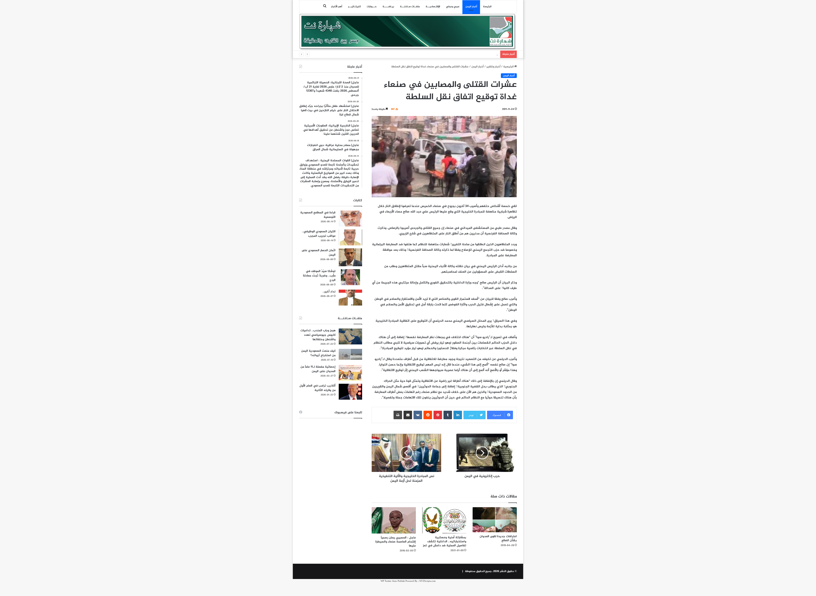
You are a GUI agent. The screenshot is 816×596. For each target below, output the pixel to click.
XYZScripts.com (427, 581)
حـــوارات (372, 6)
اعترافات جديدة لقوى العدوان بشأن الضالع (498, 538)
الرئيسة (487, 6)
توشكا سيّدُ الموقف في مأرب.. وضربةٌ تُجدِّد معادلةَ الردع (319, 276)
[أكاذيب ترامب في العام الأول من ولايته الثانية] (350, 392)
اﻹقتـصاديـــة (433, 6)
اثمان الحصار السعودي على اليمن (319, 252)
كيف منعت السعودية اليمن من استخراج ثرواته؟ (318, 353)
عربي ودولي (452, 6)
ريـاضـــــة (388, 6)
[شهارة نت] (408, 32)
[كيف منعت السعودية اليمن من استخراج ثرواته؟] (350, 354)
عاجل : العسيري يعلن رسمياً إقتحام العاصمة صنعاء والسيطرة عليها (395, 541)
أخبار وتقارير (493, 66)
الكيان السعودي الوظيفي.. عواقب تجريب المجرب (319, 233)
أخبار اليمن (471, 6)
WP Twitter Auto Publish (393, 581)
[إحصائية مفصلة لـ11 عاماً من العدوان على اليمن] (350, 373)
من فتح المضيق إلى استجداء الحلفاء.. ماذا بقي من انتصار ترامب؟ (460, 54)
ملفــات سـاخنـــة (410, 6)
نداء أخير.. (329, 291)
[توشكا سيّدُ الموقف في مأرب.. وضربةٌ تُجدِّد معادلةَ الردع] (350, 277)
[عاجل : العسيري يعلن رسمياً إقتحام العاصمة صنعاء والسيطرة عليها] (394, 520)
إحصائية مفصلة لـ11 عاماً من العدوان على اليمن (318, 369)
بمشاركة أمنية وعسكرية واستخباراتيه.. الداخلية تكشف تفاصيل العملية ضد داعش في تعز (444, 541)
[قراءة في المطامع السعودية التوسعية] (350, 219)
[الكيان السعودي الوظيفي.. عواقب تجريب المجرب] (350, 237)
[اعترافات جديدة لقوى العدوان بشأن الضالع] (495, 519)
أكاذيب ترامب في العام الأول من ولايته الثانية (317, 388)
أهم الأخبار (336, 6)
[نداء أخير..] (350, 298)
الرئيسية (508, 66)
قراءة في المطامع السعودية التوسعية (318, 214)
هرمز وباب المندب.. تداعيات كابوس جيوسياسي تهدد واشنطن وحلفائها (318, 335)
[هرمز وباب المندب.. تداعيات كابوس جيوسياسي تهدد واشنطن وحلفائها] (350, 336)
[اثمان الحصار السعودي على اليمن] (350, 257)
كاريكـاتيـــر (354, 6)
